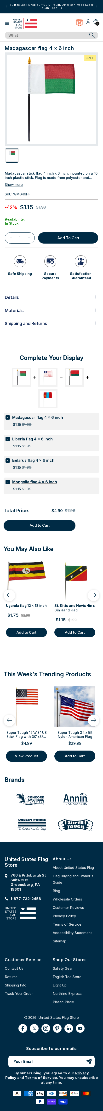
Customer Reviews (68, 907)
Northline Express (67, 993)
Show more (14, 184)
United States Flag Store (58, 1017)
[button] (7, 23)
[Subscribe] (89, 1061)
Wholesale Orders (67, 899)
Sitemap (59, 941)
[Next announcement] (96, 6)
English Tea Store (67, 976)
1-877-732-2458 (26, 898)
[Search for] (92, 35)
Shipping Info (15, 985)
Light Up (60, 985)
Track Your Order (19, 993)
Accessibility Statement (72, 932)
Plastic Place (63, 1002)
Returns (11, 976)
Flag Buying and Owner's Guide (73, 879)
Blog (56, 891)
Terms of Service (67, 924)
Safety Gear (63, 968)
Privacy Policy (64, 916)
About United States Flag (73, 867)
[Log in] (88, 23)
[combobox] (46, 35)
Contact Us (14, 968)
